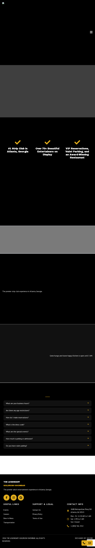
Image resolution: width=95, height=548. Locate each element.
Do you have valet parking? (16, 446)
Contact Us (37, 510)
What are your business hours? (17, 403)
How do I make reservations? (17, 417)
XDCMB (90, 538)
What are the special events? (17, 431)
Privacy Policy (37, 514)
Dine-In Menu (8, 518)
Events (6, 510)
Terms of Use (37, 518)
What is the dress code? (15, 424)
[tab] (47, 403)
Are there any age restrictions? (17, 410)
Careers (6, 514)
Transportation (9, 522)
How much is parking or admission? (19, 438)
